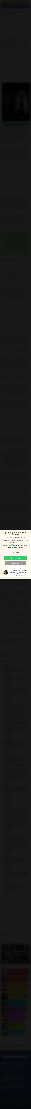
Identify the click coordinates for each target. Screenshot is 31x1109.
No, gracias (16, 563)
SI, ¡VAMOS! (17, 558)
